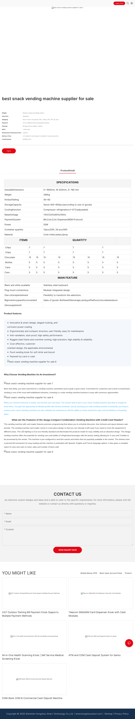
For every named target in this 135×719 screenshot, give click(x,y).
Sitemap (108, 713)
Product (128, 573)
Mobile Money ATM (89, 573)
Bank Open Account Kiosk (111, 573)
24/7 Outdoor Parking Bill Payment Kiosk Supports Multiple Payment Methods (30, 614)
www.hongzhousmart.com (89, 713)
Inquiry (9, 151)
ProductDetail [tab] (68, 170)
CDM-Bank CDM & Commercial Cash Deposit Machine (32, 698)
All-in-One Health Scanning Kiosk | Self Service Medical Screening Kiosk (33, 657)
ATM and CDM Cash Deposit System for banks (94, 655)
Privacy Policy (122, 713)
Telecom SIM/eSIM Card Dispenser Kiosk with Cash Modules (97, 614)
